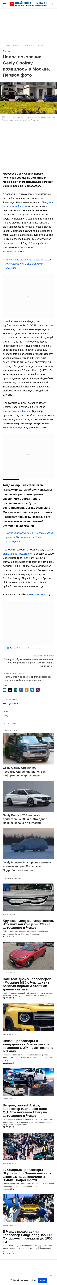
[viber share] (38, 690)
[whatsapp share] (15, 690)
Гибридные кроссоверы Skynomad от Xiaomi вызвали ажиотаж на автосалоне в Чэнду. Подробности (27, 1175)
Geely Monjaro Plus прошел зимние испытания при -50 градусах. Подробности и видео (27, 866)
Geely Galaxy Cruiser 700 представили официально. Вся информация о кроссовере (24, 771)
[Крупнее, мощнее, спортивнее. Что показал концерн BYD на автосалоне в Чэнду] (28, 897)
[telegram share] (32, 690)
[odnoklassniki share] (26, 690)
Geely (5, 715)
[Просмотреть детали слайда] (30, 649)
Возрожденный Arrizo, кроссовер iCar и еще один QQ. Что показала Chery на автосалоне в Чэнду (25, 1110)
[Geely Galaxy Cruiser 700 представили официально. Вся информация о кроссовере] (28, 748)
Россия (41, 45)
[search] (52, 4)
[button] (30, 648)
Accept (42, 1281)
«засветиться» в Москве (17, 411)
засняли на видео (13, 427)
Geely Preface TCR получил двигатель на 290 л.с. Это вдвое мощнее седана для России (25, 819)
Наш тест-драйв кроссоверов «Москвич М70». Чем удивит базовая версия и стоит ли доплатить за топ (27, 984)
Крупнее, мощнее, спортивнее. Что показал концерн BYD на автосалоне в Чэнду (28, 924)
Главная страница (11, 45)
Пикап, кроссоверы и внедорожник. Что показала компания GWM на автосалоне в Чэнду (28, 1046)
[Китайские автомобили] (28, 4)
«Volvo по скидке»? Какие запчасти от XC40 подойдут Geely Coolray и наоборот (28, 263)
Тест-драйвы (9, 972)
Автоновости (28, 45)
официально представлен (18, 553)
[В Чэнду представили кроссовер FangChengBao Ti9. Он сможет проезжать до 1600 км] (28, 1208)
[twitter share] (10, 690)
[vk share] (21, 690)
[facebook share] (4, 690)
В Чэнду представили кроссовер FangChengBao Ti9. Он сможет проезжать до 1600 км (28, 1237)
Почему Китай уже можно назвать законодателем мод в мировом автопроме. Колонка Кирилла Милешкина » (28, 662)
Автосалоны (9, 914)
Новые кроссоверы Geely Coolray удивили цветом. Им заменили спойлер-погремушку (30, 537)
